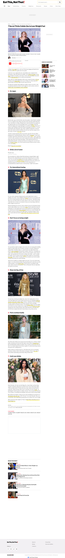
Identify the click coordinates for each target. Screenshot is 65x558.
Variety (33, 125)
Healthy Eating (16, 6)
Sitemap (33, 544)
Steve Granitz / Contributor (12, 154)
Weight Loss (30, 6)
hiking (22, 301)
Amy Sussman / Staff (11, 296)
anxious (24, 255)
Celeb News (13, 24)
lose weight (14, 69)
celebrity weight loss (21, 412)
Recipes (45, 6)
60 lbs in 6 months (32, 74)
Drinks (51, 6)
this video (36, 351)
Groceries (24, 6)
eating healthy (17, 80)
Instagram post (36, 343)
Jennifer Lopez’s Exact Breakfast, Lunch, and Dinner (18, 87)
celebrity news (11, 412)
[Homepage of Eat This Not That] (12, 542)
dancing (18, 301)
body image (10, 256)
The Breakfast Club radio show (14, 396)
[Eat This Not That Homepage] (14, 2)
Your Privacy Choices (34, 557)
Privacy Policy (47, 542)
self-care (37, 79)
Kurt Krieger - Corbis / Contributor (13, 339)
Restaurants (38, 6)
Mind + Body (58, 6)
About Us (33, 542)
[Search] (60, 2)
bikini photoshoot (14, 77)
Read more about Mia (19, 407)
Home (9, 24)
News (9, 6)
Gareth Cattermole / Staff (12, 52)
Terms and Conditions (49, 544)
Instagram (32, 135)
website (26, 207)
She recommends (22, 209)
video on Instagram (14, 251)
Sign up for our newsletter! (16, 145)
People (36, 389)
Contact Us (34, 546)
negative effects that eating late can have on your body (23, 213)
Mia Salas (14, 57)
